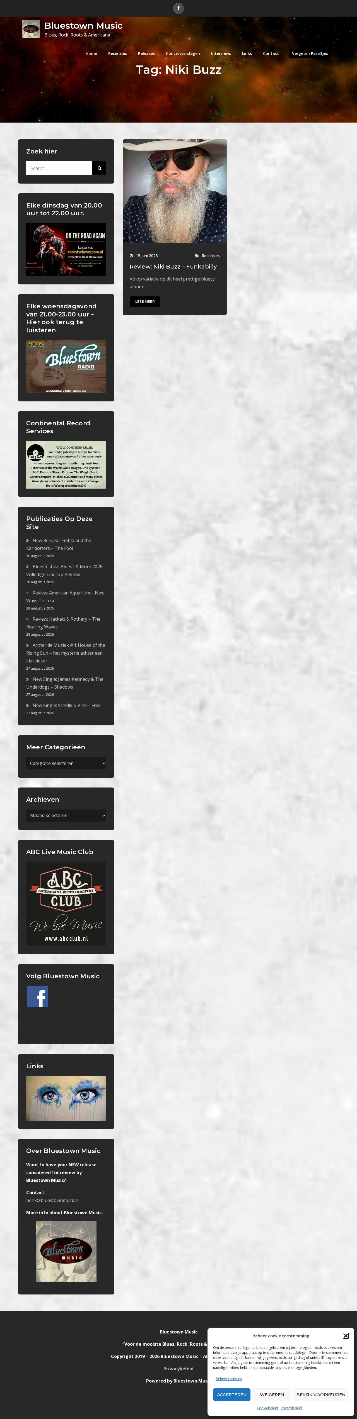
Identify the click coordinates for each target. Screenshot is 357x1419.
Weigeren (272, 1394)
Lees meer (145, 301)
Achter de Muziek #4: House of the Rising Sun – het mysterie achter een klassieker (65, 653)
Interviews (221, 53)
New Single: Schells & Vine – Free (67, 705)
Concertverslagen (183, 53)
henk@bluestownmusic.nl (52, 1200)
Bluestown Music (83, 25)
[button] (346, 1335)
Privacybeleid (291, 1408)
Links (247, 53)
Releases (146, 53)
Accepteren (232, 1394)
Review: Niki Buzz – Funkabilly (173, 266)
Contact (271, 53)
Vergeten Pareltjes (310, 53)
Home (91, 53)
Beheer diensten (229, 1378)
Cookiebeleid (267, 1408)
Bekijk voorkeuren (321, 1394)
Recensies (117, 53)
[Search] (99, 168)
